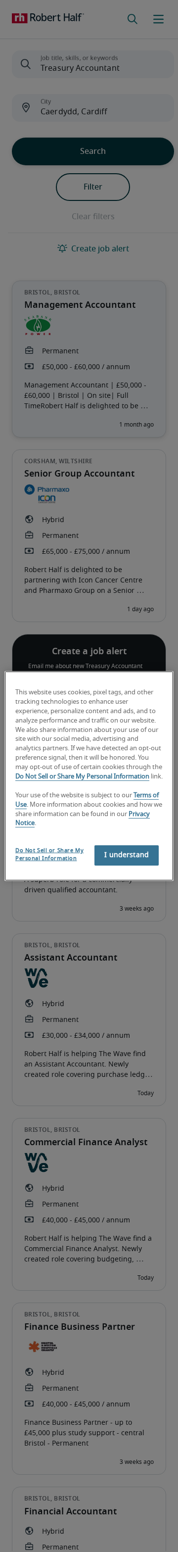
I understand (126, 855)
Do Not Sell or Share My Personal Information (82, 777)
